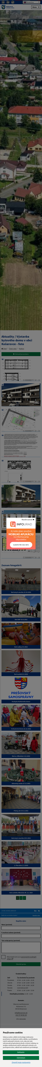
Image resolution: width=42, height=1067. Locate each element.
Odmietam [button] (21, 1058)
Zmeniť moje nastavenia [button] (21, 1062)
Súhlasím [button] (20, 1052)
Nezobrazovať (27, 519)
